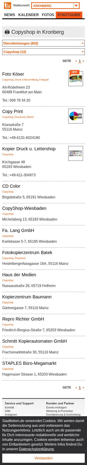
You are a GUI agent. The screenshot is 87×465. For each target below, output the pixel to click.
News (9, 15)
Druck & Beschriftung (26, 79)
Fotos (48, 15)
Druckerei (20, 117)
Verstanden (44, 458)
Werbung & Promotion (59, 411)
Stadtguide (69, 15)
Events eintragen (56, 407)
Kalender (28, 15)
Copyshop (7, 79)
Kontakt (9, 407)
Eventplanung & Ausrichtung (63, 414)
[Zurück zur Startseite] (7, 5)
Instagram (11, 414)
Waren (30, 117)
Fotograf (43, 79)
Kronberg (42, 6)
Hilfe (7, 411)
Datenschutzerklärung (36, 449)
